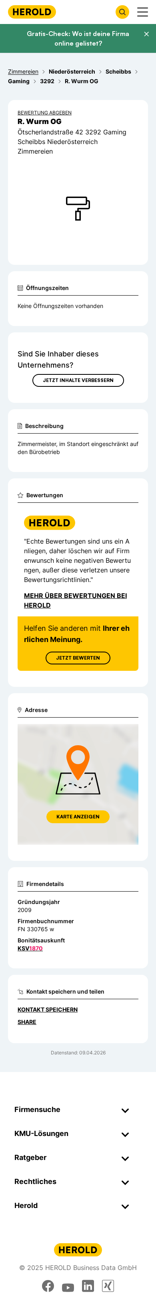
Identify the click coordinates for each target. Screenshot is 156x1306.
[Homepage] (32, 11)
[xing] (108, 1286)
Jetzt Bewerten (78, 658)
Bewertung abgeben (45, 113)
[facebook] (48, 1286)
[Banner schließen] (146, 34)
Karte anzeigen (78, 817)
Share (27, 1021)
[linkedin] (88, 1286)
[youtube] (68, 1286)
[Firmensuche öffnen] (122, 12)
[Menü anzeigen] (142, 12)
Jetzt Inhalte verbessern (78, 380)
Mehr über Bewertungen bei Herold (75, 600)
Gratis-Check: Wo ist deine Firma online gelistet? (78, 38)
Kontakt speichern (48, 1009)
